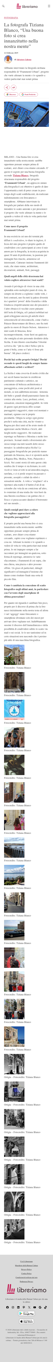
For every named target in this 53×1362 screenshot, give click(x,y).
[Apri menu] (49, 6)
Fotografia (11, 17)
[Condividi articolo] (7, 87)
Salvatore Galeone (24, 59)
